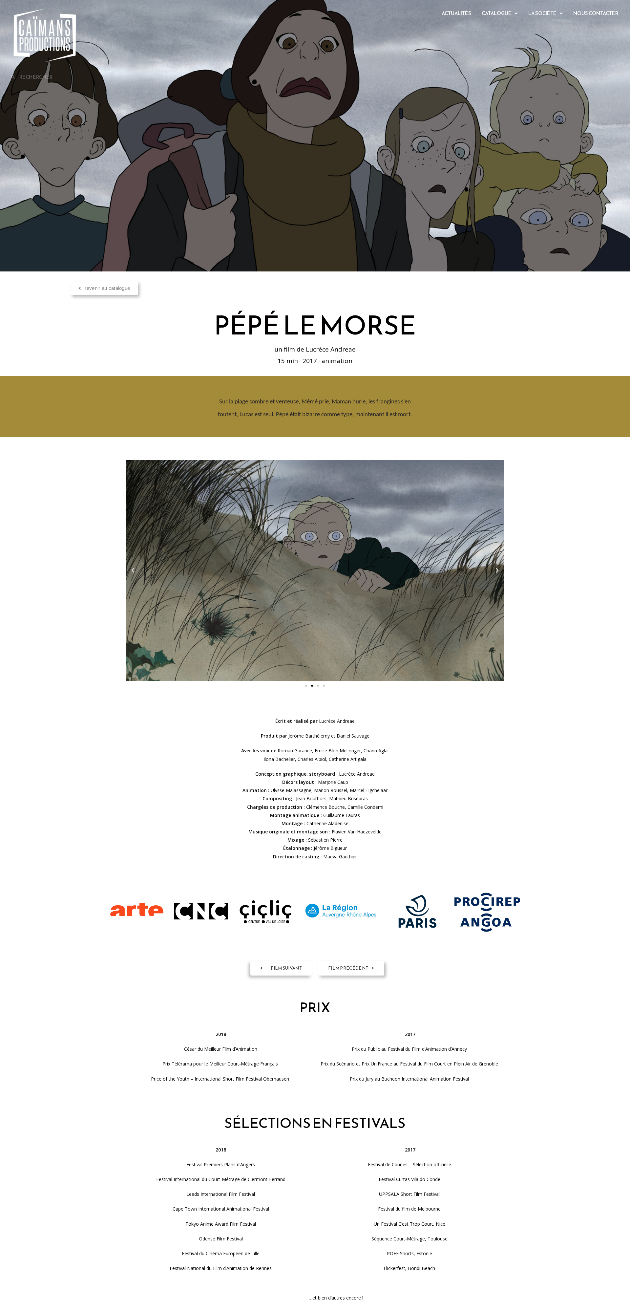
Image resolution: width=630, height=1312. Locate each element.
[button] (499, 13)
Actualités (456, 13)
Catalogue (497, 13)
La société (542, 13)
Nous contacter (595, 13)
